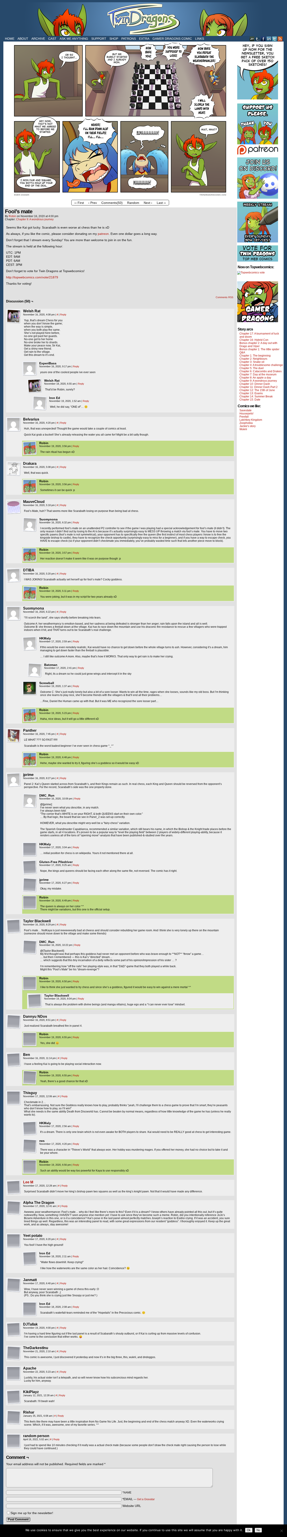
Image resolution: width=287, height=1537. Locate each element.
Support (98, 38)
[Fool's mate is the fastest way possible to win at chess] (120, 196)
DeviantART (252, 39)
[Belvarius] (14, 424)
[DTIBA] (14, 575)
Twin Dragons (143, 19)
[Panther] (14, 736)
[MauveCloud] (14, 507)
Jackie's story (247, 426)
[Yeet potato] (14, 1241)
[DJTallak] (14, 1329)
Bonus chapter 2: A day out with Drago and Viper (258, 344)
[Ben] (14, 1060)
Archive (38, 38)
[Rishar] (14, 1417)
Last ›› (161, 203)
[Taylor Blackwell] (14, 926)
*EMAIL (138, 1499)
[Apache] (14, 1373)
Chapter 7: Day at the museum (257, 374)
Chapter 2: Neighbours (253, 358)
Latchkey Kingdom (250, 419)
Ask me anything (74, 38)
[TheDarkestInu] (14, 1353)
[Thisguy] (14, 1098)
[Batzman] (35, 670)
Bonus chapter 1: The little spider (259, 349)
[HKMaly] (30, 643)
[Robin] (30, 448)
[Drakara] (14, 469)
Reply (63, 314)
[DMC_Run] (30, 801)
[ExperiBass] (30, 368)
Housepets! (246, 413)
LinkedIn (269, 39)
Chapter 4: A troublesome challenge (261, 365)
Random (133, 203)
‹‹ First (79, 203)
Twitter (274, 39)
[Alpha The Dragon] (14, 1208)
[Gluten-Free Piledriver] (30, 867)
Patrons (128, 38)
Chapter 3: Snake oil (251, 361)
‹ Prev (92, 203)
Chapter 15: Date (249, 399)
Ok (249, 1530)
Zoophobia (246, 423)
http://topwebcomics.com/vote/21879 (32, 277)
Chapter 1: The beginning (255, 355)
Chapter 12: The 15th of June (257, 390)
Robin (12, 216)
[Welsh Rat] (14, 316)
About (22, 38)
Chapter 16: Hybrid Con (253, 339)
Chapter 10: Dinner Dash (254, 383)
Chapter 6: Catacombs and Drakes (260, 371)
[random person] (14, 1441)
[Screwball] (30, 688)
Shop (113, 38)
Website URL (131, 1506)
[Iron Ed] (40, 403)
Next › (148, 203)
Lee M (28, 1182)
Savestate (245, 410)
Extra (144, 38)
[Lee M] (14, 1193)
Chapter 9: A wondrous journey (35, 219)
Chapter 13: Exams (251, 393)
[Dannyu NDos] (14, 1022)
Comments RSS (224, 297)
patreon (103, 234)
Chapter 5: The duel (251, 368)
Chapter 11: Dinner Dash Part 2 (258, 387)
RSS (280, 39)
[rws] (30, 1146)
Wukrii (243, 429)
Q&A (242, 352)
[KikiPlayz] (14, 1397)
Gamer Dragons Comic (172, 38)
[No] (281, 1530)
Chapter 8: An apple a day (255, 377)
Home (9, 38)
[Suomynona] (30, 524)
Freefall (244, 416)
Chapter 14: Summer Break (256, 396)
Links (199, 38)
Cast (52, 38)
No (258, 1530)
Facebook (263, 39)
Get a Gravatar (146, 1499)
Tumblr (258, 39)
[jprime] (14, 780)
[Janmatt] (14, 1285)
